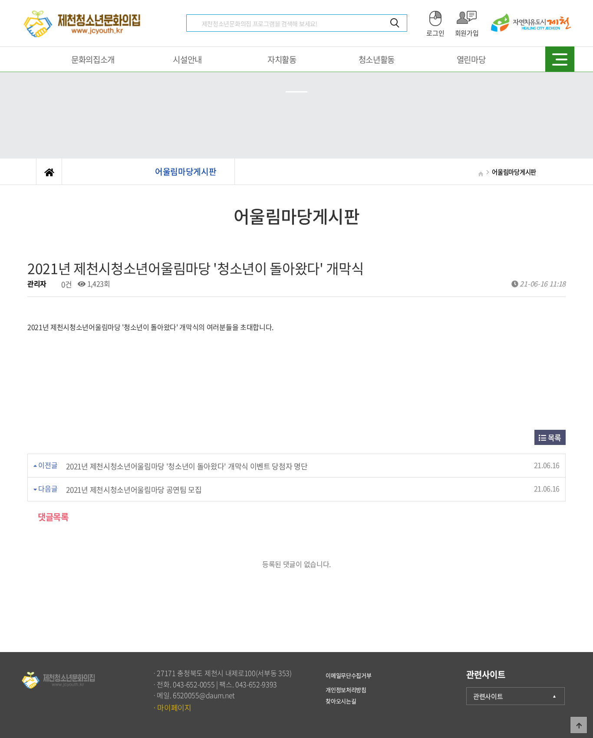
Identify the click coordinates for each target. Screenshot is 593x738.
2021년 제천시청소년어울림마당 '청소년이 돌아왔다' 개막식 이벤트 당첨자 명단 (186, 466)
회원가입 (467, 33)
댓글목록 (52, 517)
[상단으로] (578, 725)
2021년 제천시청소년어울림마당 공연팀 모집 (133, 489)
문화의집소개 (93, 59)
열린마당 (471, 59)
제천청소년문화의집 (84, 23)
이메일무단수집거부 (348, 675)
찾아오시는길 (341, 699)
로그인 (435, 33)
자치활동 (281, 59)
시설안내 (187, 59)
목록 (553, 437)
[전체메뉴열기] (559, 59)
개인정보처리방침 (346, 687)
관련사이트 (488, 696)
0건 (65, 284)
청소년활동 (377, 59)
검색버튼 (395, 23)
